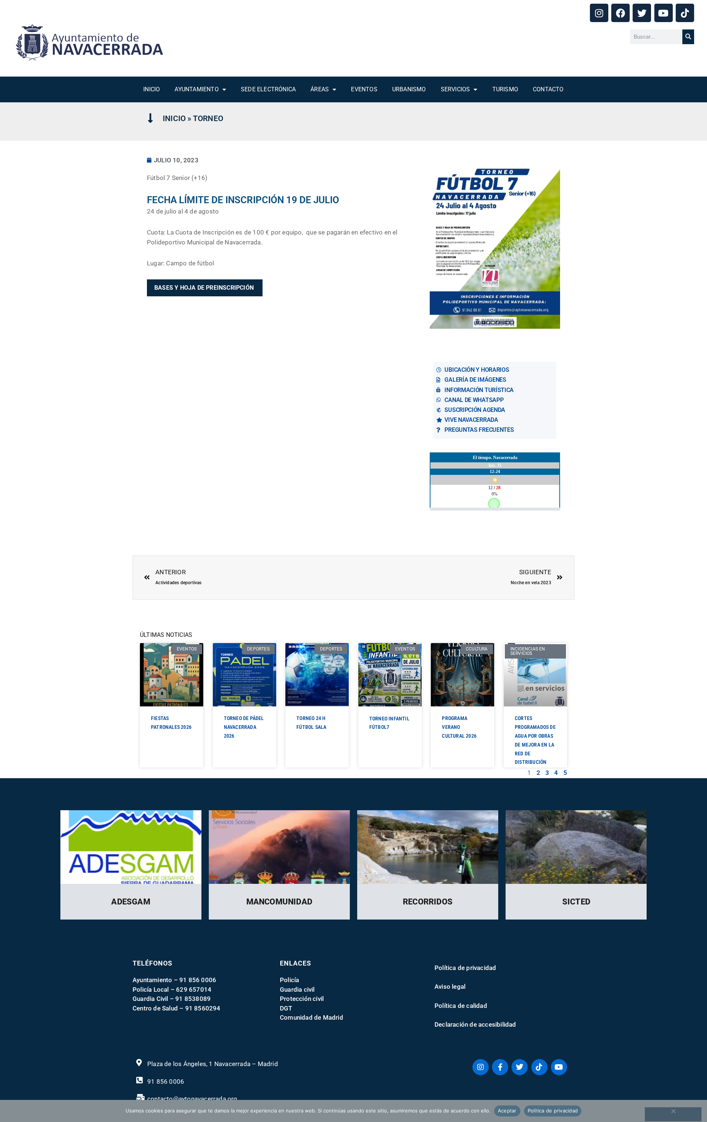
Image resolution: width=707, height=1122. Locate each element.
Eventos (364, 89)
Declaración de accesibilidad (475, 1024)
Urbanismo (409, 89)
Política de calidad (461, 1005)
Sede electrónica (268, 89)
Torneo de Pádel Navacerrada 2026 (244, 727)
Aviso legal (450, 986)
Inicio (151, 89)
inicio (174, 118)
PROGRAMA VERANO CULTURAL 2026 (459, 727)
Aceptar (507, 1111)
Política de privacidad (465, 967)
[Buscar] (688, 36)
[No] (673, 1114)
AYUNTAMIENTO (196, 89)
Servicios (455, 89)
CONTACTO (548, 89)
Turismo (505, 89)
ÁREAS (319, 89)
